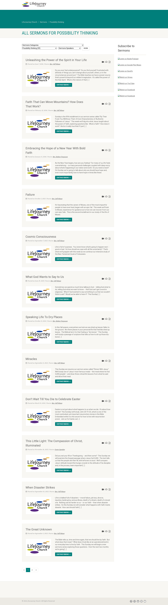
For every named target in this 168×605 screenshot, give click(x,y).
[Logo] (41, 4)
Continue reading (63, 85)
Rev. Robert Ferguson (60, 157)
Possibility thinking (57, 22)
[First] (24, 570)
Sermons (43, 22)
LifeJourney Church (29, 22)
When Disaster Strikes (40, 487)
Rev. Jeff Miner (55, 64)
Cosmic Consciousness (41, 236)
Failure (30, 194)
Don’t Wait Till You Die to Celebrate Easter (53, 399)
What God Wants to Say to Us (45, 277)
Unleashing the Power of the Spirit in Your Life (56, 60)
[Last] (36, 570)
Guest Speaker (60, 450)
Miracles (31, 359)
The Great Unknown (39, 529)
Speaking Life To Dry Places (44, 317)
